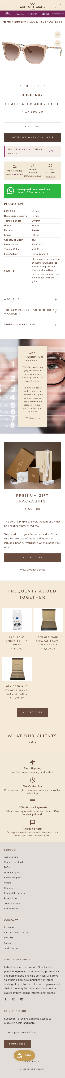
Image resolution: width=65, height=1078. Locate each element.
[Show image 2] (31, 86)
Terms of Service (12, 903)
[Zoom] (58, 34)
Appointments (11, 857)
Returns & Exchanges (14, 893)
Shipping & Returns (20, 324)
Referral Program (12, 877)
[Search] (54, 6)
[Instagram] (13, 999)
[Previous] (20, 86)
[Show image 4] (38, 86)
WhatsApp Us (32, 418)
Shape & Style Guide (14, 862)
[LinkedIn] (21, 999)
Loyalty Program (12, 872)
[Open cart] (60, 6)
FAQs (7, 867)
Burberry (20, 22)
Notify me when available (32, 137)
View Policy (50, 176)
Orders (7, 882)
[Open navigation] (5, 6)
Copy (52, 151)
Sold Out (32, 126)
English (31, 1061)
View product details (32, 569)
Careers (7, 943)
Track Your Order (12, 948)
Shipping (8, 888)
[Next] (44, 86)
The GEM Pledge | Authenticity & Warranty (31, 311)
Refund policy (11, 908)
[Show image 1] (27, 86)
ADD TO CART (32, 712)
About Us (12, 299)
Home (7, 22)
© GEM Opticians (32, 1069)
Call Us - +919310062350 (16, 932)
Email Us (8, 937)
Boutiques (9, 927)
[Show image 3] (34, 86)
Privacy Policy (10, 898)
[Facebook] (5, 999)
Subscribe (17, 1043)
